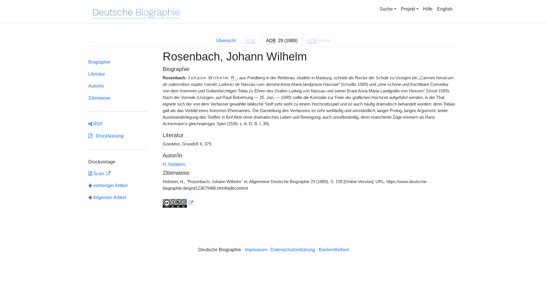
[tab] (281, 41)
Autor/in (96, 86)
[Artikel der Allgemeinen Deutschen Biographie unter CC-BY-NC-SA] (178, 202)
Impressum (256, 249)
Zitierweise (99, 98)
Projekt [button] (408, 9)
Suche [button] (386, 9)
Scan (98, 173)
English (444, 9)
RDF (97, 123)
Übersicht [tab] (226, 40)
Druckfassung (108, 135)
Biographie (99, 62)
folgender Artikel (109, 197)
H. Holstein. (174, 164)
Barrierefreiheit (334, 249)
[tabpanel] (273, 132)
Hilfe (427, 9)
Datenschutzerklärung (293, 249)
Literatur (96, 74)
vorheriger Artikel (110, 185)
